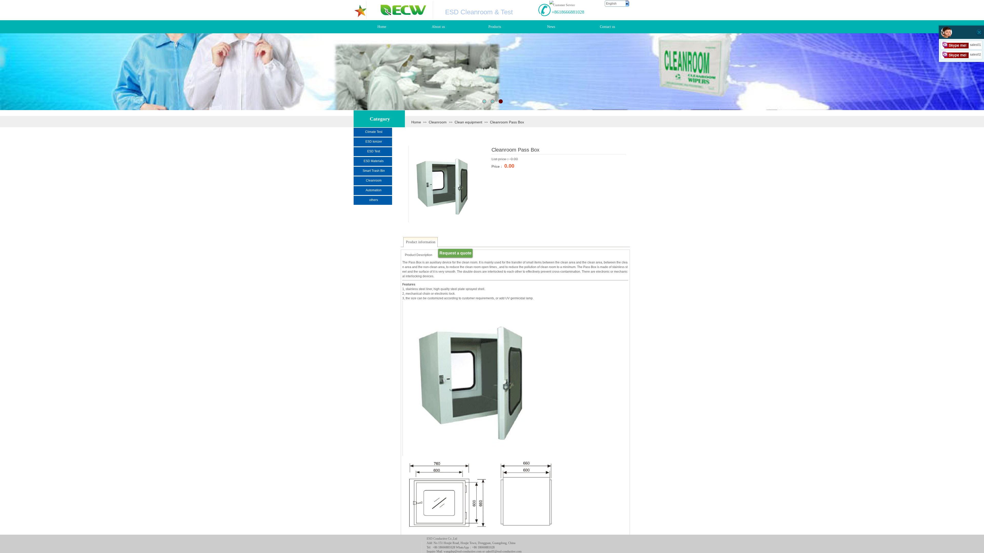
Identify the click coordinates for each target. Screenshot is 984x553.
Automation (374, 190)
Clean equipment (468, 122)
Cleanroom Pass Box (507, 122)
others (373, 200)
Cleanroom (438, 122)
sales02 (975, 54)
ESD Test (373, 151)
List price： (501, 159)
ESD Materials (374, 161)
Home (416, 122)
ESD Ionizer (373, 141)
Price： (497, 166)
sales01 (975, 45)
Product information (420, 242)
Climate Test (373, 132)
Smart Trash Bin (374, 171)
